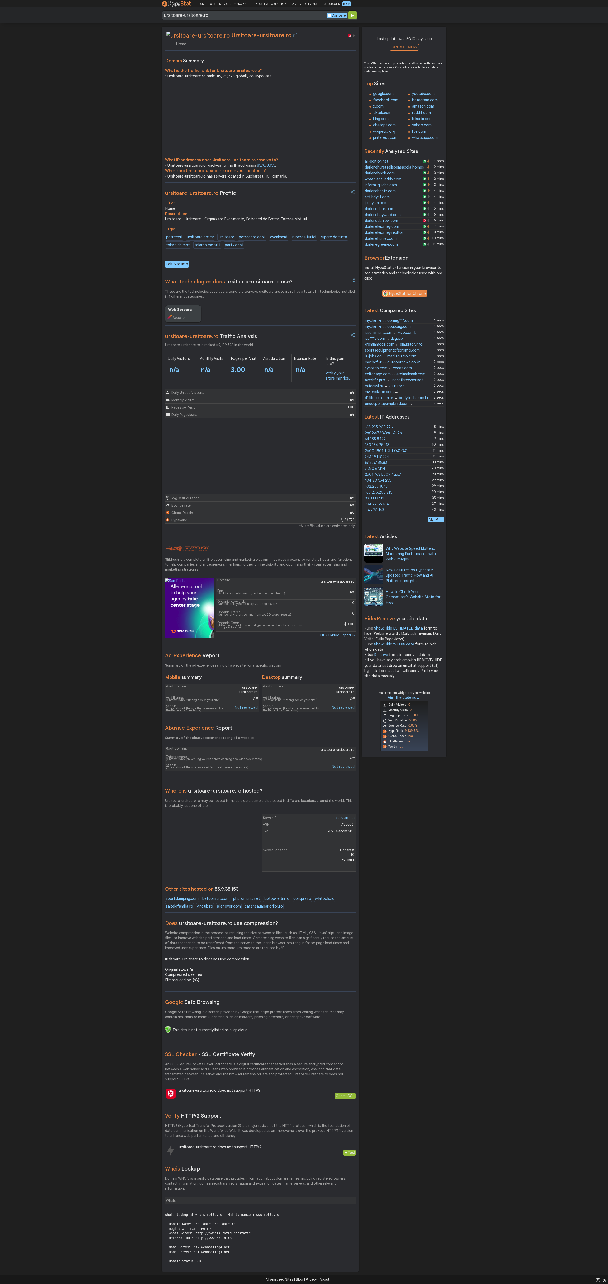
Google (192, 1002)
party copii (234, 245)
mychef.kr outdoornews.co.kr (392, 362)
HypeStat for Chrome (408, 293)
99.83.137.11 (374, 498)
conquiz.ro (302, 898)
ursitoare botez (200, 237)
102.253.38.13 (376, 486)
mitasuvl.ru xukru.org (384, 386)
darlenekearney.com (382, 226)
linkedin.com (422, 119)
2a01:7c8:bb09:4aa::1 (383, 474)
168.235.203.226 (379, 427)
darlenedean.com (379, 209)
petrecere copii (252, 237)
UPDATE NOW (404, 47)
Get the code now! (404, 697)
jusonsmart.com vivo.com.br (391, 332)
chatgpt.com (384, 125)
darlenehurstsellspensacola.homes (394, 167)
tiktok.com (382, 112)
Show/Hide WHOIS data (394, 644)
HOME (202, 3)
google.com (383, 93)
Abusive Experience (198, 728)
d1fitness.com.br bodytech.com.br (397, 397)
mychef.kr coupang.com (388, 326)
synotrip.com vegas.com (388, 368)
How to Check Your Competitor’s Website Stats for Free (413, 597)
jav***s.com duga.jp (384, 338)
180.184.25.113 (377, 444)
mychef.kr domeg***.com (389, 320)
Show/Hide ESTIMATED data (398, 628)
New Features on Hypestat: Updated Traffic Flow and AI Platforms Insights (409, 575)
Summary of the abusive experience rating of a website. (210, 738)
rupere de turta (334, 237)
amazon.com (423, 106)
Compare (339, 15)
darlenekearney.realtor (384, 232)
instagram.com (425, 100)
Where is (214, 791)
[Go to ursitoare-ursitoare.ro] (295, 35)
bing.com (381, 119)
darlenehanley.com (381, 238)
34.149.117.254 (377, 456)
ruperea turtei (304, 237)
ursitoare (226, 237)
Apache (179, 317)
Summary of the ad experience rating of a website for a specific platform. (224, 665)
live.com (419, 131)
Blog (299, 1279)
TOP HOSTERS (260, 3)
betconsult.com (215, 898)
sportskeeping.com (182, 898)
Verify (193, 1116)
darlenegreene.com (381, 244)
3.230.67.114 (375, 468)
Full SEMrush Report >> (338, 635)
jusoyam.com (376, 203)
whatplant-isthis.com (383, 179)
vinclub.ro (205, 906)
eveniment (279, 237)
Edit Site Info (177, 264)
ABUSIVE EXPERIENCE (305, 3)
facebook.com (385, 100)
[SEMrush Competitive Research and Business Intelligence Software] (187, 548)
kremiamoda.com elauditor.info (394, 344)
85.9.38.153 (266, 165)
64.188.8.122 (375, 439)
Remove (381, 655)
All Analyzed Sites (279, 1279)
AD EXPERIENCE (280, 3)
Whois (182, 1169)
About (324, 1279)
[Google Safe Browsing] (168, 1029)
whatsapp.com (425, 137)
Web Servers (180, 309)
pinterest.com (385, 137)
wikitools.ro (325, 898)
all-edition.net (376, 161)
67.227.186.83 (376, 462)
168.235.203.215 (378, 492)
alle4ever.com (229, 906)
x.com (378, 106)
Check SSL (345, 1096)
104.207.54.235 (378, 480)
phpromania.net (246, 898)
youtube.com (423, 93)
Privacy (311, 1279)
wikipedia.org (384, 131)
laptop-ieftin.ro (277, 898)
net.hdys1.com (377, 197)
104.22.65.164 (377, 504)
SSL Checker (210, 1054)
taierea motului (207, 245)
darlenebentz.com (380, 191)
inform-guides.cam (381, 185)
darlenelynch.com (380, 173)
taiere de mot (178, 245)
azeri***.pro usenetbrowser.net (394, 380)
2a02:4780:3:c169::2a (383, 433)
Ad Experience (192, 655)
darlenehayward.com (383, 214)
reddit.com (421, 112)
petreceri (174, 237)
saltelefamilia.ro (179, 906)
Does (221, 923)
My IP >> (436, 519)
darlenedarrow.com (381, 220)
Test (351, 1153)
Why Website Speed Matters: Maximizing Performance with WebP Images (411, 554)
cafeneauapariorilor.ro (264, 906)
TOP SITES (215, 3)
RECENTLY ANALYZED (236, 3)
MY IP (346, 3)
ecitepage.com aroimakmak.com (395, 374)
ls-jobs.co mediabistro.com (390, 356)
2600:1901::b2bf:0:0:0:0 (386, 450)
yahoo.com (422, 125)
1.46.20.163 (374, 510)
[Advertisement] (260, 119)
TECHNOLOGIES (330, 3)
